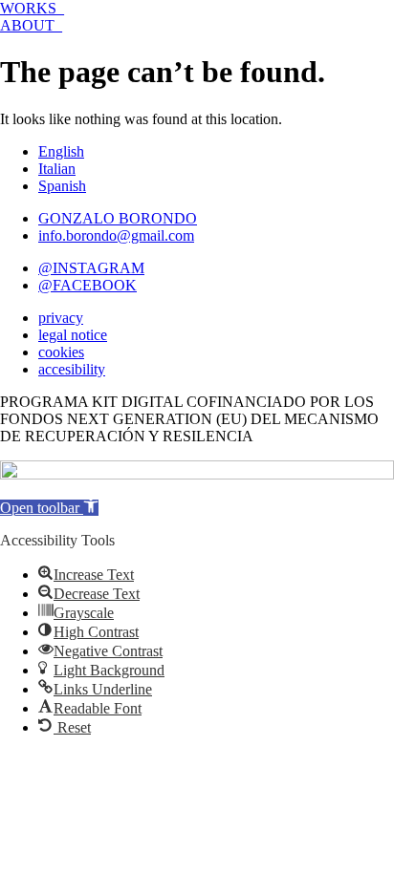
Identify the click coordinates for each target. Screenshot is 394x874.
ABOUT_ (31, 25)
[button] (49, 508)
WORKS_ (32, 8)
